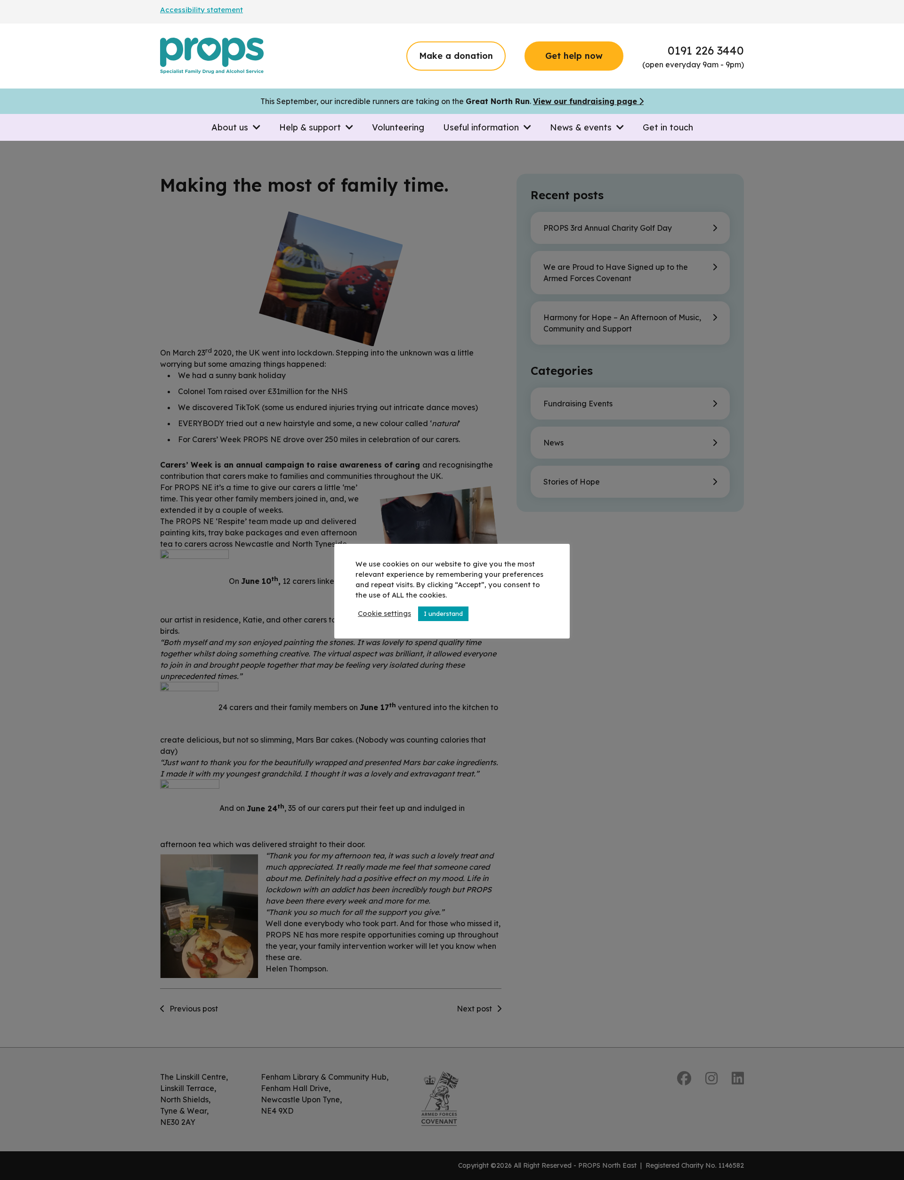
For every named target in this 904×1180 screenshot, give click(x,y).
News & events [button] (583, 127)
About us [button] (232, 127)
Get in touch (668, 127)
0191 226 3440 (706, 50)
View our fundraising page (585, 101)
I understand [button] (443, 613)
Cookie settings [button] (384, 613)
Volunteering (398, 127)
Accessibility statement (201, 9)
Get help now (574, 55)
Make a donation (456, 55)
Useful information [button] (483, 127)
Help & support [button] (312, 127)
